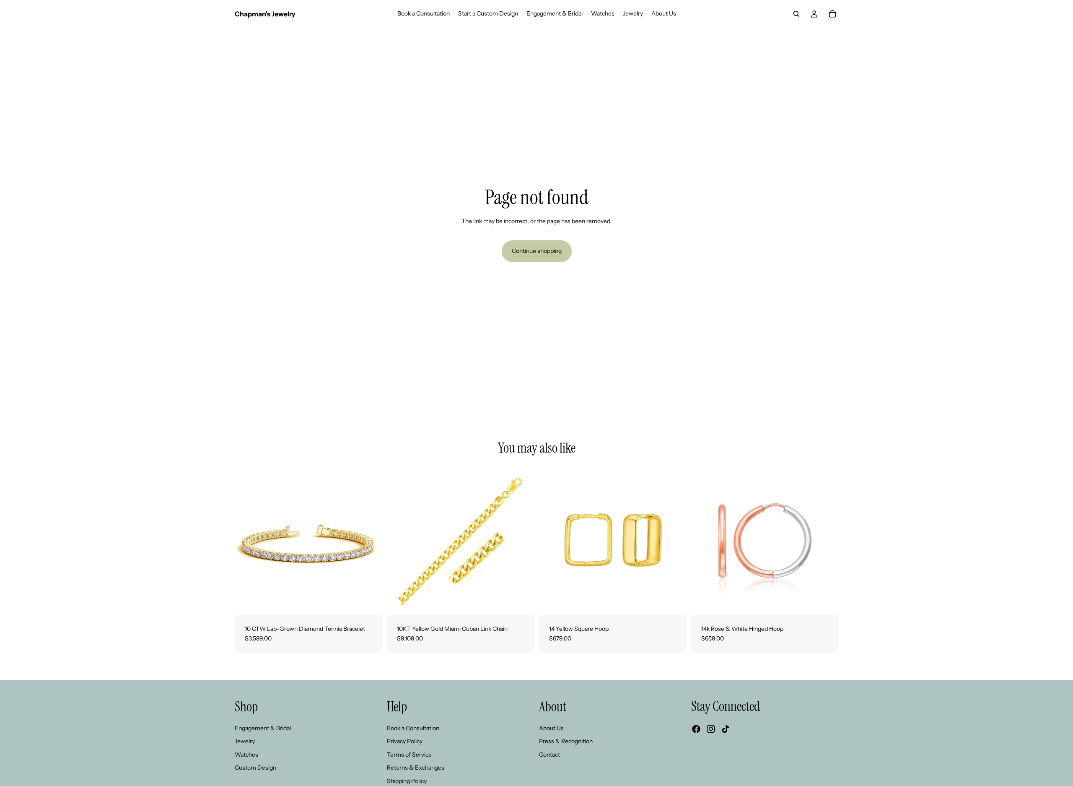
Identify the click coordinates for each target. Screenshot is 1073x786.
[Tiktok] (726, 729)
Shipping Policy (407, 781)
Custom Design (255, 767)
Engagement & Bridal (263, 727)
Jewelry (245, 741)
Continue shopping (537, 251)
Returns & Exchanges (415, 767)
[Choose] (368, 601)
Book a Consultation (413, 727)
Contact (549, 754)
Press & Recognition (566, 741)
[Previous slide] (247, 541)
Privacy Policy (404, 741)
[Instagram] (711, 729)
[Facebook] (696, 729)
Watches (246, 754)
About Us (551, 727)
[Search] (796, 14)
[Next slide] (369, 541)
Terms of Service (409, 754)
